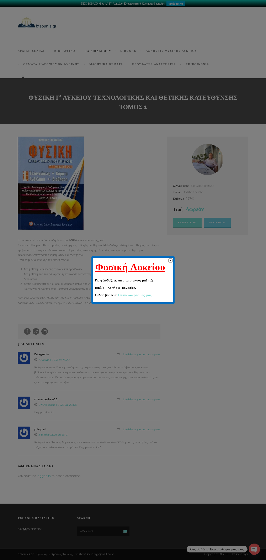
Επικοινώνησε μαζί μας (134, 295)
